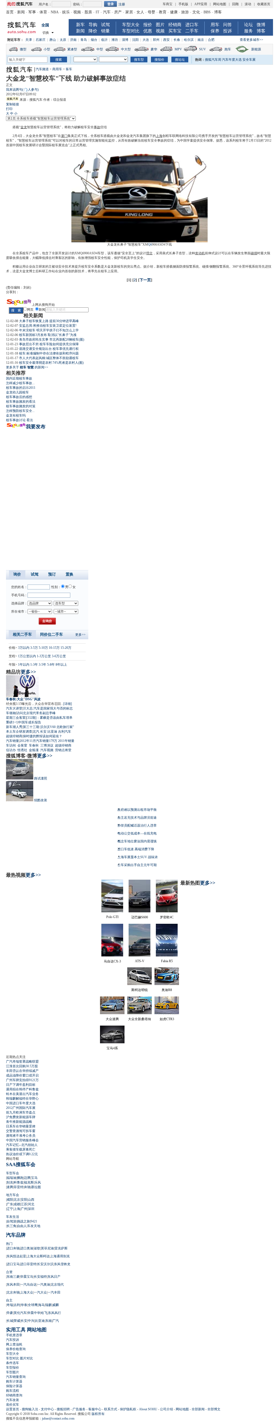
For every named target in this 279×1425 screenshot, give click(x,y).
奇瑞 (10, 1305)
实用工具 (16, 1329)
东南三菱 (13, 1277)
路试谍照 (40, 778)
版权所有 (98, 1414)
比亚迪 (52, 731)
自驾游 (11, 1221)
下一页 (145, 280)
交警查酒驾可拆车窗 (20, 1131)
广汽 (55, 1321)
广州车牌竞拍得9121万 (22, 1080)
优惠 (147, 31)
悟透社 (22, 750)
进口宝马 (13, 1264)
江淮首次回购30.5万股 (22, 1066)
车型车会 (12, 1173)
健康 (174, 12)
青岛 (83, 40)
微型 (23, 49)
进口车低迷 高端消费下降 (135, 849)
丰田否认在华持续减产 (22, 1071)
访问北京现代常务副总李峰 (36, 713)
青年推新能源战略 (19, 1122)
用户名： (45, 4)
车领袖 (11, 713)
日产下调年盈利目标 (20, 1085)
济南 (73, 40)
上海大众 (26, 1292)
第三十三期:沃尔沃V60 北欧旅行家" (48, 727)
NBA (55, 12)
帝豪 (10, 1313)
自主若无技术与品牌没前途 (137, 817)
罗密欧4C (167, 917)
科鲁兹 (18, 1182)
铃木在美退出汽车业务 (22, 1094)
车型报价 (12, 1367)
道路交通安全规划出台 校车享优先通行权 (49, 349)
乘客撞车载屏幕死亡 (20, 1149)
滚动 (248, 4)
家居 (129, 12)
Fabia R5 (167, 961)
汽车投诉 (12, 1340)
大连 (145, 40)
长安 (43, 731)
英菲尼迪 (47, 1248)
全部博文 (213, 1409)
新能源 (256, 49)
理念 (149, 253)
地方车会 (12, 1195)
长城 (10, 1321)
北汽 (36, 731)
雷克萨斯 (61, 1248)
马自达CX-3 (112, 961)
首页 (10, 12)
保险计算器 (14, 1386)
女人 (140, 12)
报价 (147, 24)
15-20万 (65, 648)
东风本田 (13, 1284)
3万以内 (23, 648)
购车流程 (12, 1391)
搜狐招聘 (63, 1409)
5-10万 (43, 648)
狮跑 (20, 1178)
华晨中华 (33, 1313)
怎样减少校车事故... (20, 383)
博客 (218, 12)
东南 (48, 1321)
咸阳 (10, 1199)
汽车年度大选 (232, 60)
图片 (160, 24)
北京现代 (57, 1284)
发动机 (200, 253)
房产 (118, 12)
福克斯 (29, 1182)
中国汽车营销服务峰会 (22, 1140)
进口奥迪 (26, 1248)
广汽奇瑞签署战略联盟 (22, 1061)
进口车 (191, 24)
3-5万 (34, 648)
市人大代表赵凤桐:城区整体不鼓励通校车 (49, 358)
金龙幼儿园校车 (17, 392)
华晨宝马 (26, 1277)
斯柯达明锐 (139, 990)
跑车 (228, 49)
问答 (227, 24)
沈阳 (135, 40)
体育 (43, 12)
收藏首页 (263, 4)
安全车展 (249, 60)
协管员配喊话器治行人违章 (137, 825)
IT (97, 12)
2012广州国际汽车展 (20, 1108)
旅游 (185, 12)
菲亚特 (18, 1187)
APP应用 (200, 4)
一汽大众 (40, 1292)
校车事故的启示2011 (20, 388)
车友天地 (33, 1226)
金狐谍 (34, 750)
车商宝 (167, 4)
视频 (77, 12)
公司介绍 (166, 1409)
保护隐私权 (128, 1409)
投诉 (227, 31)
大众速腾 (112, 1019)
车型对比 (131, 31)
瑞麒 (48, 1305)
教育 (162, 12)
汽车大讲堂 (14, 708)
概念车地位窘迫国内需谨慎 (137, 841)
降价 (93, 31)
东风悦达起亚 (16, 1256)
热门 (9, 1244)
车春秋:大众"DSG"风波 (23, 699)
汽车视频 (46, 750)
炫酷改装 (40, 800)
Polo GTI (112, 917)
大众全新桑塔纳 (139, 1019)
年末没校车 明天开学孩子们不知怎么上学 (49, 330)
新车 (80, 24)
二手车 (191, 31)
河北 (31, 1204)
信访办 (11, 750)
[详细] (67, 704)
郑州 (156, 40)
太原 (63, 40)
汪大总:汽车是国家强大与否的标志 (48, 708)
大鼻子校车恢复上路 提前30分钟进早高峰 (49, 321)
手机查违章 (14, 1335)
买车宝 (174, 31)
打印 (9, 109)
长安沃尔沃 (45, 1264)
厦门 (64, 136)
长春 (177, 40)
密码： (78, 4)
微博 (261, 24)
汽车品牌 (16, 1235)
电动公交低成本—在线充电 (137, 833)
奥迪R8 (167, 990)
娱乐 (66, 12)
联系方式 (110, 1409)
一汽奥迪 (43, 1284)
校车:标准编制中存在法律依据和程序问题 (49, 353)
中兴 (31, 1321)
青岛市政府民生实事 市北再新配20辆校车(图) (51, 339)
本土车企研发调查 (19, 731)
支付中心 (47, 1409)
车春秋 (34, 745)
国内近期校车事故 (19, 378)
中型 (99, 49)
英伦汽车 (20, 1313)
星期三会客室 (16, 718)
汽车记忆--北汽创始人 (22, 1145)
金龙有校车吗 (16, 415)
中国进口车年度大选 (20, 1103)
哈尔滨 (189, 40)
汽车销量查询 (16, 1377)
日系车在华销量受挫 (20, 1126)
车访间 (11, 745)
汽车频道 (42, 69)
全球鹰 (33, 1305)
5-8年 (51, 664)
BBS (207, 12)
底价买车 (12, 1404)
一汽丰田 (53, 1292)
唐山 (52, 40)
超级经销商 (14, 736)
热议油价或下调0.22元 (22, 1154)
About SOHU (148, 1409)
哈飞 (44, 1313)
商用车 (57, 69)
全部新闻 (198, 1409)
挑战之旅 (23, 1221)
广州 (24, 1209)
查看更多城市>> (251, 40)
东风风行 (54, 1313)
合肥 (211, 40)
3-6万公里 (59, 656)
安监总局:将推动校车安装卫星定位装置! (48, 326)
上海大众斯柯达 (38, 1256)
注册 (122, 4)
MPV (178, 49)
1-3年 (34, 664)
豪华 (154, 49)
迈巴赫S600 (139, 917)
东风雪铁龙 (62, 1264)
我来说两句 (22, 89)
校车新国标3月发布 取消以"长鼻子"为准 (48, 335)
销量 (105, 31)
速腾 (10, 1187)
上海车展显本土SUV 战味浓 (137, 857)
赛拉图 (36, 1187)
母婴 (151, 12)
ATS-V (139, 961)
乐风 (37, 1182)
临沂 (104, 40)
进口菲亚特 (28, 1264)
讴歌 (37, 1248)
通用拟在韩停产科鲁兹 (22, 1089)
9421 (34, 1221)
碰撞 (254, 253)
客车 (69, 69)
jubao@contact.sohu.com (58, 1418)
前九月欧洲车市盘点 (20, 1112)
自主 (9, 1300)
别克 (10, 1182)
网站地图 (219, 4)
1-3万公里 (44, 656)
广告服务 (79, 1409)
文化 (196, 12)
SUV (202, 49)
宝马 (34, 1178)
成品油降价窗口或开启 (22, 1075)
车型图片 (12, 1372)
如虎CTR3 (167, 1019)
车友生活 (12, 1217)
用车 (215, 24)
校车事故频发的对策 (20, 406)
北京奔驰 (13, 1292)
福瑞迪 (11, 1178)
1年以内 (23, 664)
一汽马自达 (28, 1284)
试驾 (105, 24)
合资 (9, 1272)
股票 (88, 12)
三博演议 (46, 745)
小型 (47, 49)
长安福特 (40, 1277)
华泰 (24, 1305)
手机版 (183, 4)
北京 (17, 1199)
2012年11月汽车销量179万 (38, 741)
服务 (248, 31)
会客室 (22, 745)
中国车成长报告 (29, 722)
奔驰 (27, 1187)
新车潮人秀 (14, 727)
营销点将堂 (63, 750)
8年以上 (61, 664)
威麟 (55, 1305)
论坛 (248, 24)
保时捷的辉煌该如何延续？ (42, 736)
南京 (201, 40)
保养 (215, 31)
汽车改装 (12, 1400)
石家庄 (41, 40)
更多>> (80, 635)
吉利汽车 (64, 731)
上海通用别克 (60, 1256)
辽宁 (10, 1209)
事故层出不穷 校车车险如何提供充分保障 (49, 344)
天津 (28, 40)
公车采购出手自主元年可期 (137, 865)
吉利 (17, 1305)
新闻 (21, 12)
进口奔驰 (13, 1248)
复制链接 (12, 104)
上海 (159, 136)
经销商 (174, 24)
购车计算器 (14, 1381)
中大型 (126, 49)
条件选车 (12, 1363)
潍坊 (114, 40)
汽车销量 (12, 741)
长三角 (11, 1226)
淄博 (125, 40)
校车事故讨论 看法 (19, 420)
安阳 (24, 1199)
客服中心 (94, 1409)
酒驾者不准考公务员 (20, 1135)
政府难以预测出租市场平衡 (137, 810)
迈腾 (27, 1178)
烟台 (94, 40)
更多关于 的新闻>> (27, 367)
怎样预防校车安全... (20, 411)
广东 (10, 1204)
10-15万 (54, 648)
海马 (41, 1305)
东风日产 (53, 1277)
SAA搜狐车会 (20, 1164)
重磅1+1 (12, 722)
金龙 (23, 127)
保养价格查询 (16, 1349)
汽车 (107, 12)
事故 (97, 127)
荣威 (17, 1321)
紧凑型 (72, 49)
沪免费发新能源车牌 (20, 1117)
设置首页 (12, 1409)
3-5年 (42, 664)
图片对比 (26, 1358)
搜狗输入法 (30, 1409)
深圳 (31, 1209)
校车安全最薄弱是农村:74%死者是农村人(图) (51, 363)
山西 (31, 1199)
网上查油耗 (14, 1344)
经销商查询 (14, 1395)
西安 (166, 40)
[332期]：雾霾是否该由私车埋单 (49, 718)
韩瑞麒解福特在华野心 (22, 1098)
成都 (17, 1204)
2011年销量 (66, 741)
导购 (93, 24)
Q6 (150, 244)
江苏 (24, 1204)
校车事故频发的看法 (20, 401)
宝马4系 (112, 1048)
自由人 (22, 1226)
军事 (32, 12)
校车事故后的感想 (19, 397)
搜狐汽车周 (213, 60)
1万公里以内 (27, 656)
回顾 (235, 4)
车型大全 (131, 24)
